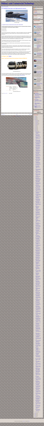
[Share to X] (10, 93)
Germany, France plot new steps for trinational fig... (38, 324)
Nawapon (36, 12)
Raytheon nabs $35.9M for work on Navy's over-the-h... (37, 260)
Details (10, 56)
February (36, 131)
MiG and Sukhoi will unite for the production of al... (37, 326)
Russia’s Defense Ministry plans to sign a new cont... (37, 228)
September (36, 123)
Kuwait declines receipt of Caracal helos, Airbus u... (37, 255)
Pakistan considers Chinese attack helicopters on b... (37, 148)
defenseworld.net (22, 75)
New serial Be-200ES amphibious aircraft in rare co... (38, 271)
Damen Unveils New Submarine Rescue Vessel (38, 394)
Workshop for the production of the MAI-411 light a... (37, 258)
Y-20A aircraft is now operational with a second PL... (37, 266)
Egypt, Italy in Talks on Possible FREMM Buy (38, 359)
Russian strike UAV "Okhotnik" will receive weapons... (37, 248)
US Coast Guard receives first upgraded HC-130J (37, 231)
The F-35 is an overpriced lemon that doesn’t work (37, 396)
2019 (35, 413)
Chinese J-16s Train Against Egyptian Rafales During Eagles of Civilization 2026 (38, 95)
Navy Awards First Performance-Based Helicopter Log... (38, 319)
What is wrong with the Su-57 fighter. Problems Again (38, 238)
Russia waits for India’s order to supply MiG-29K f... (37, 281)
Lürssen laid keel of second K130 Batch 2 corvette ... (38, 391)
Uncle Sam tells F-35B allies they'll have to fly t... (38, 339)
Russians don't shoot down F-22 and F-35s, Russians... (37, 160)
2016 (35, 416)
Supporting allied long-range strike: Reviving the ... (38, 197)
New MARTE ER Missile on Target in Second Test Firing (38, 226)
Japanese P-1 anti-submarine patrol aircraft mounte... (37, 293)
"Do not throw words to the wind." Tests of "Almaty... (38, 314)
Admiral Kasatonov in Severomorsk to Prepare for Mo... (38, 295)
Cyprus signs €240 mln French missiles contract (38, 321)
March (36, 130)
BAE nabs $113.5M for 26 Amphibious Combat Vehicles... (38, 143)
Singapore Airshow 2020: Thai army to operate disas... (37, 371)
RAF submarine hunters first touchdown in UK (37, 377)
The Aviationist (36, 93)
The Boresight (36, 99)
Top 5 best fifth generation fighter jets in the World (37, 236)
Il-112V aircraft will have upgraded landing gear (37, 384)
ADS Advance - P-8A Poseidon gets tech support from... (37, 183)
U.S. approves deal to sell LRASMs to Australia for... (38, 336)
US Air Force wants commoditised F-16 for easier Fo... (37, 304)
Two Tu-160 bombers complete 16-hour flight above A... (37, 386)
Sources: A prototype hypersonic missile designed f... (37, 174)
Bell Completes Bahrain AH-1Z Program (39, 33)
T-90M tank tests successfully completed (37, 354)
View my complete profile (37, 13)
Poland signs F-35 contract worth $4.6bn (37, 407)
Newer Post (3, 114)
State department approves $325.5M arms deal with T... (37, 146)
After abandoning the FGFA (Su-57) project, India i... (37, 401)
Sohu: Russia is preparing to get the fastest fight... (38, 223)
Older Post (30, 114)
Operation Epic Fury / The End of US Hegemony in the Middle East (38, 101)
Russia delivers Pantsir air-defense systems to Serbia (37, 186)
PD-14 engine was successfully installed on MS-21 (39, 39)
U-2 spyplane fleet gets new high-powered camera (37, 212)
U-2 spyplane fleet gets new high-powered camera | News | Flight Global (12, 24)
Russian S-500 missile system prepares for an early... (38, 379)
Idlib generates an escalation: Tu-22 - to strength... (37, 243)
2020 (35, 119)
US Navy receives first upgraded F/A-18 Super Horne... (38, 341)
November (36, 121)
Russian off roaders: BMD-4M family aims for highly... (37, 181)
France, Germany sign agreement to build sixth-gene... (38, 170)
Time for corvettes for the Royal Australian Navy (38, 364)
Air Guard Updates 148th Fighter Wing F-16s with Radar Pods (39, 54)
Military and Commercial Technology (17, 3)
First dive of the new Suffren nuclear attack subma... (37, 284)
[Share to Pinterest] (11, 93)
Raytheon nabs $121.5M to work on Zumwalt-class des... (38, 179)
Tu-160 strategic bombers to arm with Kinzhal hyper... (38, 316)
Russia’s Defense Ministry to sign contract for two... (37, 135)
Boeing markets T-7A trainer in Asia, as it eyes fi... (37, 286)
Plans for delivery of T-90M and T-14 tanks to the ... (38, 204)
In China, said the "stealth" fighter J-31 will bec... (38, 362)
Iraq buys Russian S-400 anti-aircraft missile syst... (37, 389)
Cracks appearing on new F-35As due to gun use (37, 311)
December (36, 120)
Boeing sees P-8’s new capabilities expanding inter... (37, 253)
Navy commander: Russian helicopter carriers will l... (37, 410)
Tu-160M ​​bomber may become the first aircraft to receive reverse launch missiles (39, 46)
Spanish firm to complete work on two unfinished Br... (37, 162)
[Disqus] (17, 103)
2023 (35, 116)
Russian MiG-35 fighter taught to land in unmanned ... (38, 202)
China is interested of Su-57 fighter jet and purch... (38, 190)
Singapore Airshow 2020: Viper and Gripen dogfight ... (37, 369)
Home (17, 114)
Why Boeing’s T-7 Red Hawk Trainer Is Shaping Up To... (38, 251)
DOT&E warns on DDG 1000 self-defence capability (37, 307)
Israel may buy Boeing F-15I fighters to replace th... (38, 246)
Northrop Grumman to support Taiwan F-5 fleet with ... (38, 279)
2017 (35, 415)
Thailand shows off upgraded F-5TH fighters (37, 289)
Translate (39, 18)
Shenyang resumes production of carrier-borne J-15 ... (38, 155)
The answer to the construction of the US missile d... (37, 241)
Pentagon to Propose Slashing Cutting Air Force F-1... (38, 367)
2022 (35, 117)
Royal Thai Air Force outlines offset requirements (37, 153)
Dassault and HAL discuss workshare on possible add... (37, 200)
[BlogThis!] (9, 93)
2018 (35, 414)
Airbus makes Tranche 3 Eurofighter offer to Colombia (38, 195)
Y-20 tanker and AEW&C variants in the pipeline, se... (38, 150)
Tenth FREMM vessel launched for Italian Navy (38, 403)
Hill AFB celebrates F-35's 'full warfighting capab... (38, 172)
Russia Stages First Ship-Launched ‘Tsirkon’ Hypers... (37, 158)
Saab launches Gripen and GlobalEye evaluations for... (38, 398)
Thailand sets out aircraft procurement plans (38, 215)
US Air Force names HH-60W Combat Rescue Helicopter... (38, 141)
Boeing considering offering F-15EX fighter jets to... (37, 277)
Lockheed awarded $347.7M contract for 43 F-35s (38, 298)
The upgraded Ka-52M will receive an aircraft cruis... (38, 192)
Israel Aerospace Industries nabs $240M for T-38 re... (38, 382)
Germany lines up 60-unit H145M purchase (38, 133)
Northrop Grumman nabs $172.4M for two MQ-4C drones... (38, 328)
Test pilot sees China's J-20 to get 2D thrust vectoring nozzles (39, 27)
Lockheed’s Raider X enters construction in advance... (37, 210)
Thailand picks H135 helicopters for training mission (37, 300)
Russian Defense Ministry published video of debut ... (37, 343)
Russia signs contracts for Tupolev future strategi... (38, 346)
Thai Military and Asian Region (38, 106)
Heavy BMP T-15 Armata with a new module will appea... (38, 351)
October (36, 122)
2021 (35, 118)
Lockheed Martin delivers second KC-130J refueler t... (38, 334)
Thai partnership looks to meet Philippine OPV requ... (38, 309)
